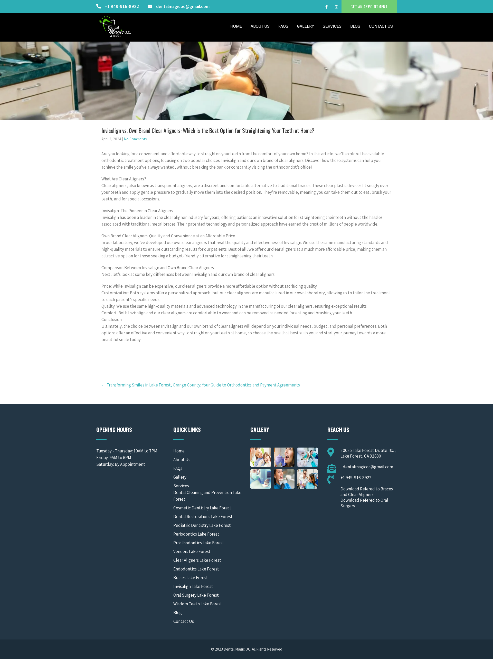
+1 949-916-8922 (122, 6)
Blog (355, 26)
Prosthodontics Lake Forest (198, 543)
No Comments (135, 139)
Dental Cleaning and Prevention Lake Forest (207, 496)
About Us (260, 26)
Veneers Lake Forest (192, 551)
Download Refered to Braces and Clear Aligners (366, 491)
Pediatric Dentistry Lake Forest (202, 525)
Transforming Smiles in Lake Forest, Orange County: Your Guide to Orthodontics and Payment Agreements (200, 385)
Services (332, 26)
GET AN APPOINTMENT (369, 6)
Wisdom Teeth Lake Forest (197, 604)
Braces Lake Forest (190, 577)
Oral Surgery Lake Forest (196, 595)
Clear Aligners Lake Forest (197, 560)
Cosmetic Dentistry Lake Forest (202, 508)
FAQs (283, 26)
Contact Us (381, 26)
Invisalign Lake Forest (193, 586)
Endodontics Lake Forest (196, 569)
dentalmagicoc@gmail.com (183, 6)
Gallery (305, 26)
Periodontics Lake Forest (196, 534)
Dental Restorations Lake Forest (203, 516)
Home (236, 26)
